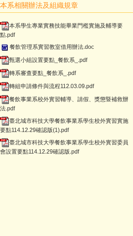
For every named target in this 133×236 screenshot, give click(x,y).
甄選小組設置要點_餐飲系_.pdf (48, 60)
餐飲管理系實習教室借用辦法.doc (52, 47)
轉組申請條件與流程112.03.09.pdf (51, 86)
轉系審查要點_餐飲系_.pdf (42, 73)
